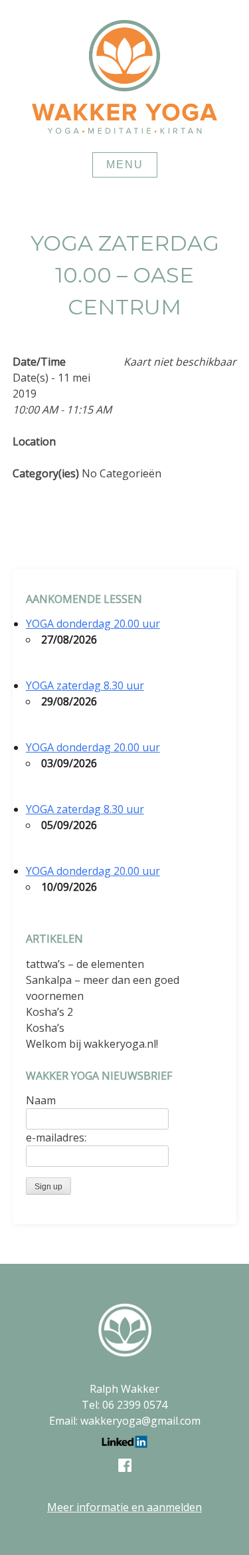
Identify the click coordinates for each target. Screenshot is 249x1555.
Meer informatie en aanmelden (124, 1507)
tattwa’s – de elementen (85, 964)
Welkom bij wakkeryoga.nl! (92, 1043)
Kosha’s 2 (49, 1012)
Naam (41, 1100)
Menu (124, 164)
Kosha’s (45, 1027)
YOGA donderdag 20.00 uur (93, 623)
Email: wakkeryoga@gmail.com (125, 1420)
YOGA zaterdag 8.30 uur (85, 685)
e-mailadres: (56, 1137)
